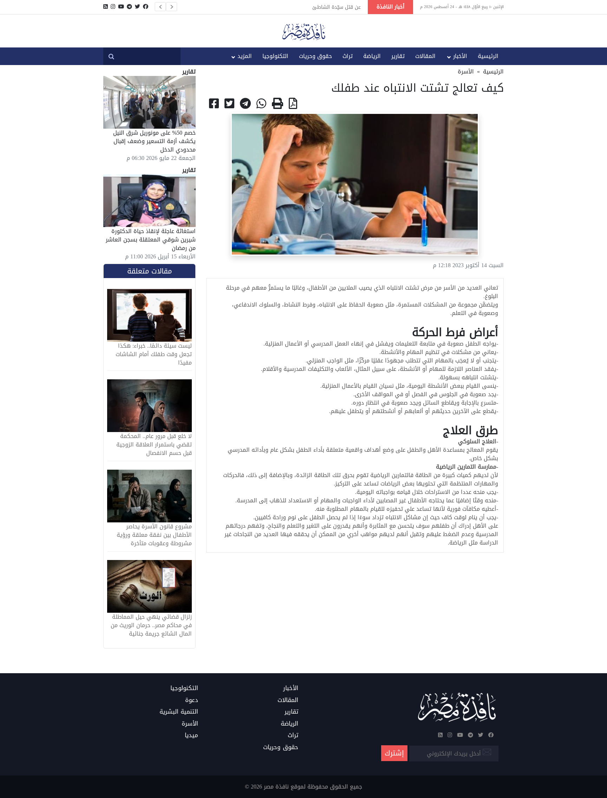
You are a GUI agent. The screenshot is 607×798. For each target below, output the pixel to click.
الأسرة (466, 71)
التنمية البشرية (178, 711)
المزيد (244, 56)
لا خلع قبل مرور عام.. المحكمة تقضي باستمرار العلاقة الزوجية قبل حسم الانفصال (154, 444)
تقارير (398, 56)
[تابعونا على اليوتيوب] (121, 7)
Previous (160, 6)
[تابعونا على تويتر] (137, 7)
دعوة (191, 700)
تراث (347, 56)
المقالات (425, 56)
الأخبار (460, 56)
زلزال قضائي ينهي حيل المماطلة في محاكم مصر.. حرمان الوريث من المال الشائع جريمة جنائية (151, 625)
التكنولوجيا (275, 56)
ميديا (191, 735)
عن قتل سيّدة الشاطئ (336, 7)
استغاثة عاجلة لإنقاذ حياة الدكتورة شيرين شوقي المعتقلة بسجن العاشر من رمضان (151, 239)
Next (171, 6)
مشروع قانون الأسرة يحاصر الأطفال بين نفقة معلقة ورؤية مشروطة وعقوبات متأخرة (154, 535)
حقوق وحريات (315, 56)
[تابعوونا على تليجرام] (129, 7)
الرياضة (372, 56)
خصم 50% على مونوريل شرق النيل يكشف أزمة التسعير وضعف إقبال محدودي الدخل (154, 141)
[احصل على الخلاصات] (105, 7)
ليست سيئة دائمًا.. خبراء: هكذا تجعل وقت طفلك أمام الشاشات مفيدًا (154, 354)
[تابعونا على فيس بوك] (145, 7)
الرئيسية (488, 56)
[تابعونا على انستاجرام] (113, 7)
